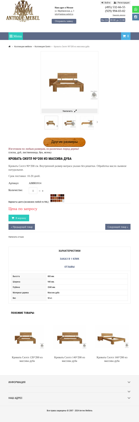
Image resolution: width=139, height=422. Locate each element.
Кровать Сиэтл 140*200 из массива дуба (69, 359)
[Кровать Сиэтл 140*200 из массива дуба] (69, 321)
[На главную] (9, 46)
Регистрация (123, 2)
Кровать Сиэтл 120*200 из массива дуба (27, 359)
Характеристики (70, 250)
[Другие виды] (41, 122)
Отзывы (69, 266)
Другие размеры (64, 142)
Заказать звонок (119, 15)
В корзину (20, 218)
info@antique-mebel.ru (64, 14)
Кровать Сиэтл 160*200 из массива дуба (112, 359)
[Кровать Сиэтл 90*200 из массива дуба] (51, 128)
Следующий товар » (118, 226)
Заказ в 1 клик (69, 258)
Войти (107, 2)
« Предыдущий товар (22, 226)
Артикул (13, 183)
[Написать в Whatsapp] (135, 9)
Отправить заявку (64, 21)
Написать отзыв (16, 237)
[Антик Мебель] (23, 21)
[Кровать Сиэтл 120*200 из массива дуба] (27, 321)
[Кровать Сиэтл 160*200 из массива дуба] (112, 321)
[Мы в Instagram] (135, 17)
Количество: (15, 190)
